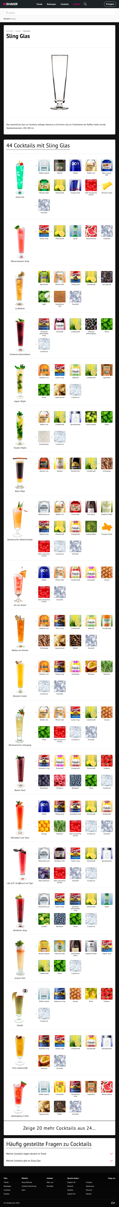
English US (71, 1194)
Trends (39, 4)
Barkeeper (51, 4)
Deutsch (70, 1186)
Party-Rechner (27, 1182)
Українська (90, 1186)
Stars (23, 1190)
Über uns (50, 1182)
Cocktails (65, 4)
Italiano (89, 1194)
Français (89, 1182)
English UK (71, 1182)
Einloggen (110, 4)
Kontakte (50, 1186)
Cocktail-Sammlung (29, 1186)
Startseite (9, 31)
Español (70, 1190)
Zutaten (76, 4)
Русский (89, 1190)
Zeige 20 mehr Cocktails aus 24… (59, 1128)
